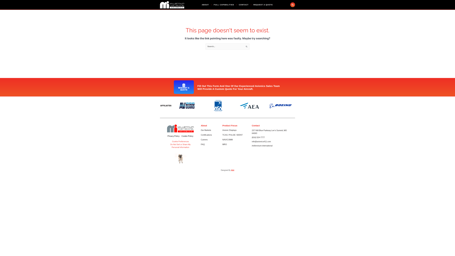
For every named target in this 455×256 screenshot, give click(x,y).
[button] (292, 5)
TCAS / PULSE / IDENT (232, 135)
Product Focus (229, 125)
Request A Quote (263, 5)
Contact (244, 5)
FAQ (203, 144)
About (205, 5)
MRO (224, 144)
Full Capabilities (224, 5)
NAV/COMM (227, 140)
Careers (204, 140)
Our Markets (206, 130)
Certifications (206, 135)
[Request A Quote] (184, 85)
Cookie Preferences (180, 141)
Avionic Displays (229, 130)
